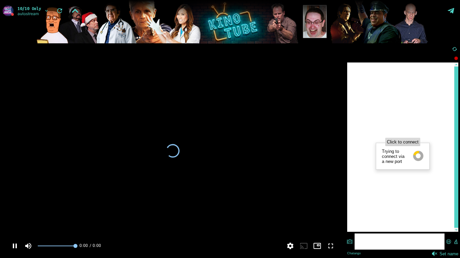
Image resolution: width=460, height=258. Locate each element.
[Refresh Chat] (454, 49)
